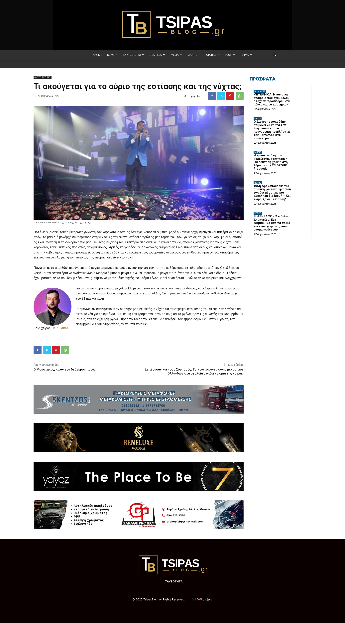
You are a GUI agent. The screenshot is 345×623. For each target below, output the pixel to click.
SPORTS (192, 55)
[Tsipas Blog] (172, 25)
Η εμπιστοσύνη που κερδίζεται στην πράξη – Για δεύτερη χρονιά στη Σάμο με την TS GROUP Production (272, 162)
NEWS (110, 55)
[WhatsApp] (240, 96)
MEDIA (174, 55)
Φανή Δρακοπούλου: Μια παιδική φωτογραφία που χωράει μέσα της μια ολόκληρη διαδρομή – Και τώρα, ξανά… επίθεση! (272, 192)
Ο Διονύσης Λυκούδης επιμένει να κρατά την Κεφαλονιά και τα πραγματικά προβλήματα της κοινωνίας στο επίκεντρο (272, 130)
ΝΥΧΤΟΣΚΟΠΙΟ (132, 55)
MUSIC (258, 152)
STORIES (211, 55)
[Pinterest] (230, 96)
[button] (274, 55)
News (257, 118)
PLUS (228, 55)
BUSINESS (156, 55)
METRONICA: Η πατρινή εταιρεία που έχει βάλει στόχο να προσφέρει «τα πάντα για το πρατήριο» (272, 99)
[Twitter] (221, 96)
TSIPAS (245, 55)
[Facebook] (212, 96)
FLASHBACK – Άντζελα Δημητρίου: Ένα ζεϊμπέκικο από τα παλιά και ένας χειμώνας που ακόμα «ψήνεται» (272, 223)
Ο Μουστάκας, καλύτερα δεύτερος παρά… (65, 369)
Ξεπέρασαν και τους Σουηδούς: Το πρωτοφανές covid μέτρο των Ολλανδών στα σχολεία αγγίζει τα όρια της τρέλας (194, 371)
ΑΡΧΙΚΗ (97, 55)
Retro (258, 183)
